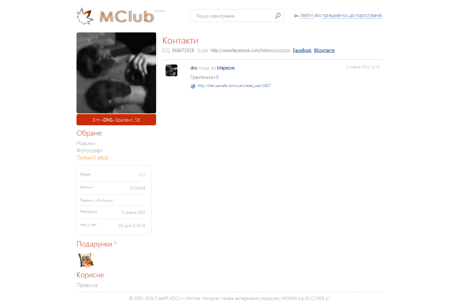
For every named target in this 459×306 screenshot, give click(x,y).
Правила (87, 285)
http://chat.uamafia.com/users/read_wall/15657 (234, 85)
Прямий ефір (92, 157)
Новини (86, 143)
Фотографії (89, 150)
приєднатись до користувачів (352, 15)
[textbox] (238, 15)
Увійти (306, 15)
